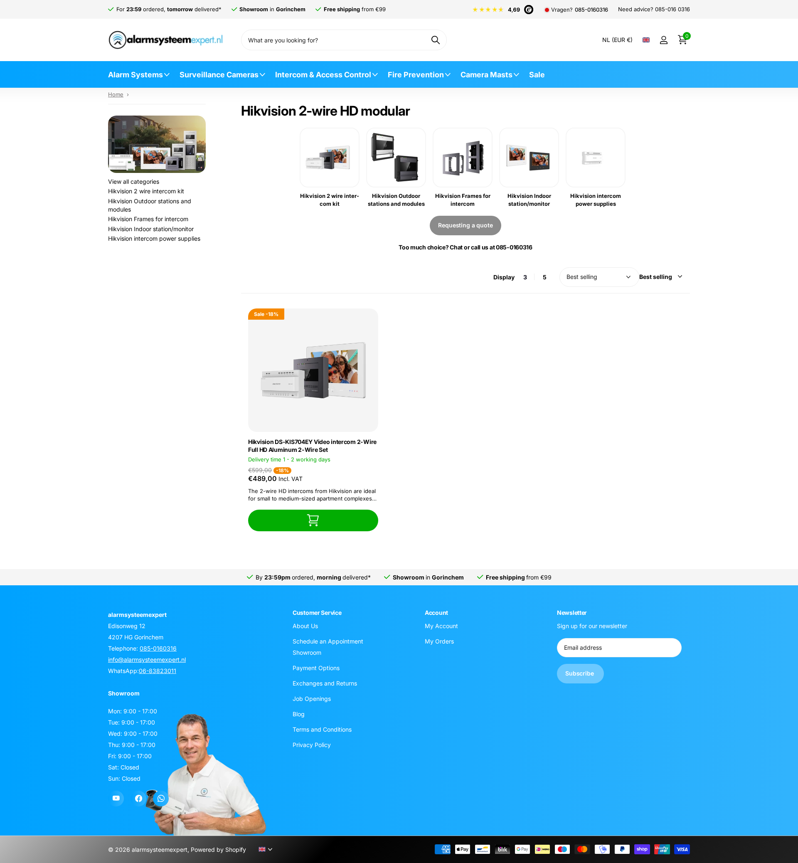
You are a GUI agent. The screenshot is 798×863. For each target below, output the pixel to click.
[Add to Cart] (313, 520)
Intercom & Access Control (323, 74)
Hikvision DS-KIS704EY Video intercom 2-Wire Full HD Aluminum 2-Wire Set (312, 445)
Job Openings (312, 698)
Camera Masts (486, 74)
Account (436, 612)
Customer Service (317, 612)
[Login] (663, 40)
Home (115, 94)
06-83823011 (157, 670)
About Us (305, 625)
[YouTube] (116, 798)
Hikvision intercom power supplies (154, 238)
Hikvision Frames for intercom (148, 218)
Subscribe (580, 673)
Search (435, 40)
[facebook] (138, 798)
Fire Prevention (416, 74)
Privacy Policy (312, 744)
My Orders (439, 641)
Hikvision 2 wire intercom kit (146, 191)
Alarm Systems (135, 74)
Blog (299, 714)
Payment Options (316, 667)
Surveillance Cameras (219, 74)
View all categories (133, 181)
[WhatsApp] (161, 798)
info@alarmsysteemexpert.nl (147, 659)
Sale (537, 74)
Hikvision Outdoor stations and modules (149, 205)
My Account (441, 625)
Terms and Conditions (322, 729)
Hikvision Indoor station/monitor (151, 228)
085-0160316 (591, 9)
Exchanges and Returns (325, 683)
